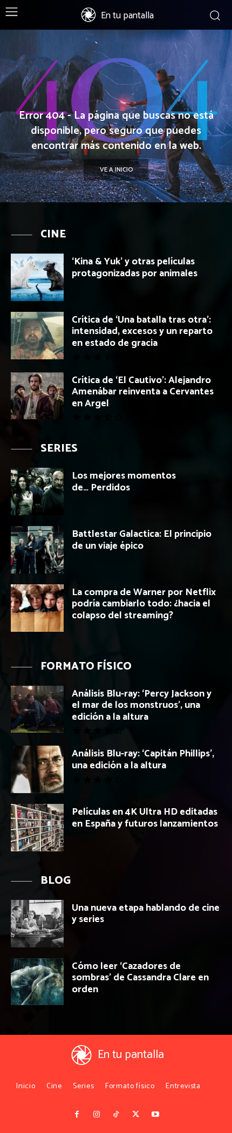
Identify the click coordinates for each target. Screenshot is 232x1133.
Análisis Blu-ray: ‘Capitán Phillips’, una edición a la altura (143, 760)
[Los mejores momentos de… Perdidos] (37, 491)
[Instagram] (96, 1114)
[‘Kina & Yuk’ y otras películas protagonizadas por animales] (37, 277)
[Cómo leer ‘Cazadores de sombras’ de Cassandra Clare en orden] (37, 982)
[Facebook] (76, 1114)
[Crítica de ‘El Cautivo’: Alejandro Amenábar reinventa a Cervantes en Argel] (37, 396)
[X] (135, 1114)
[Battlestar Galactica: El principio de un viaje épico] (37, 550)
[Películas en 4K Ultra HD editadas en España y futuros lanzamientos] (37, 827)
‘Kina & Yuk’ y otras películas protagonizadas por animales (134, 268)
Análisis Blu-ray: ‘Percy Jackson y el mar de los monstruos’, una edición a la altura (141, 705)
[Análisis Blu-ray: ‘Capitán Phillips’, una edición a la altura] (37, 769)
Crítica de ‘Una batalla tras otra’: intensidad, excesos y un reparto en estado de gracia (142, 331)
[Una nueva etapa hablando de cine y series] (37, 923)
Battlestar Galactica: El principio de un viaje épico (141, 540)
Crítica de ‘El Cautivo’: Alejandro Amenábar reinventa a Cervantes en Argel (143, 392)
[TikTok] (116, 1114)
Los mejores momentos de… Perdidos (124, 482)
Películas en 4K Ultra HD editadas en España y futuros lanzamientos (145, 818)
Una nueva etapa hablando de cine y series (146, 914)
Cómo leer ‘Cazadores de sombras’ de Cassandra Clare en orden (140, 978)
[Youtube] (155, 1114)
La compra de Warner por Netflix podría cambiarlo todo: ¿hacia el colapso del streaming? (144, 604)
